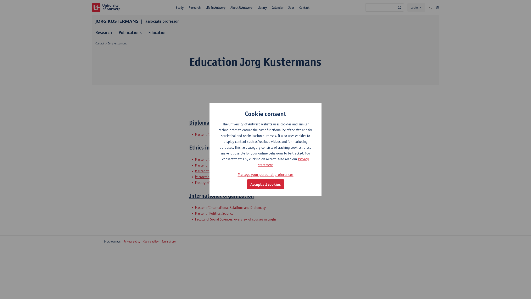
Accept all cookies (265, 184)
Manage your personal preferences (266, 174)
